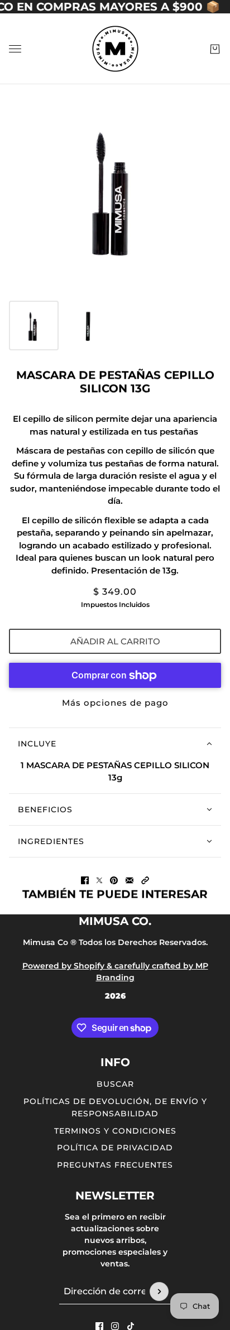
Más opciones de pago (115, 702)
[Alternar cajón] (15, 48)
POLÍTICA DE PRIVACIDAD (115, 1148)
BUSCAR (115, 1084)
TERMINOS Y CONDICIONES (115, 1131)
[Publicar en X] (99, 880)
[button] (145, 880)
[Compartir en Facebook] (85, 880)
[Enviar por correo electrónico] (129, 880)
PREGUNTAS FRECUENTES (115, 1165)
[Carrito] (215, 49)
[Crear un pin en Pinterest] (114, 880)
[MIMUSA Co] (115, 48)
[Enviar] (159, 1291)
